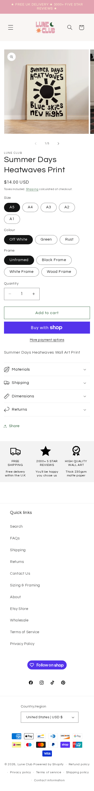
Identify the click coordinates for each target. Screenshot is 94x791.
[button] (10, 27)
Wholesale (19, 620)
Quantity (11, 283)
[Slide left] (35, 143)
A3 (48, 207)
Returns (17, 562)
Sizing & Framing (25, 585)
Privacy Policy (22, 644)
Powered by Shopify (48, 764)
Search (16, 526)
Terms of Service (24, 632)
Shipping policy (77, 772)
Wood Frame (59, 272)
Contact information (49, 780)
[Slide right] (58, 143)
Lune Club (25, 764)
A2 (66, 207)
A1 (12, 219)
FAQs (15, 538)
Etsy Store (19, 609)
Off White (18, 239)
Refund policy (79, 764)
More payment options (47, 340)
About (15, 597)
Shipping (32, 189)
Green (46, 239)
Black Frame (54, 260)
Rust (69, 239)
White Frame (22, 272)
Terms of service (48, 772)
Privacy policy (20, 772)
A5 (12, 207)
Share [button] (14, 426)
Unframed (19, 260)
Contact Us (20, 573)
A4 (30, 207)
